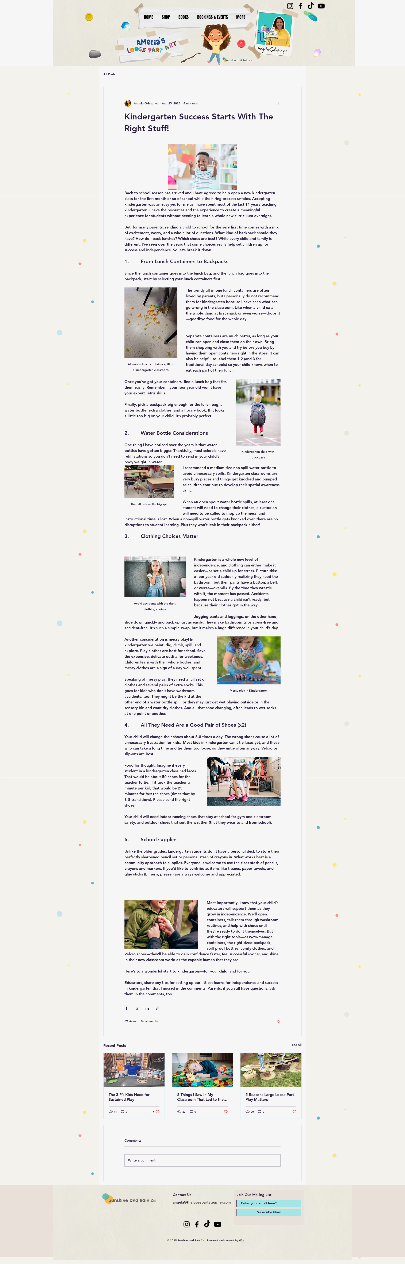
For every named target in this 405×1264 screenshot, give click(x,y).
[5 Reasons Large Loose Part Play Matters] (270, 1070)
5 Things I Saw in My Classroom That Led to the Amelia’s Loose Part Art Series (200, 1097)
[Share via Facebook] (126, 1008)
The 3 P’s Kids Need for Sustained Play (129, 1097)
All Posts (109, 74)
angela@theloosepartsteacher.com (202, 1202)
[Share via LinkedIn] (147, 1008)
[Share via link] (157, 1008)
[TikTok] (311, 6)
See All (297, 1045)
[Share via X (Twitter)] (137, 1008)
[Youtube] (321, 6)
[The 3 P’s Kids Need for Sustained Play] (134, 1070)
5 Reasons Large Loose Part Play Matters (270, 1097)
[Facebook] (300, 6)
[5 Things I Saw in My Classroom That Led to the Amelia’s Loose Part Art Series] (202, 1070)
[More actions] (278, 103)
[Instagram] (290, 6)
